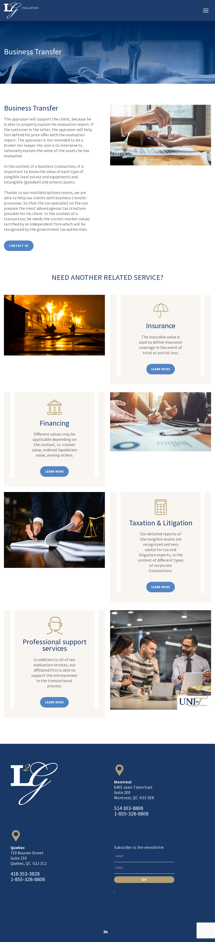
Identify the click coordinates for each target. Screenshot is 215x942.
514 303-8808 (128, 808)
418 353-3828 (25, 873)
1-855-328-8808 (131, 813)
